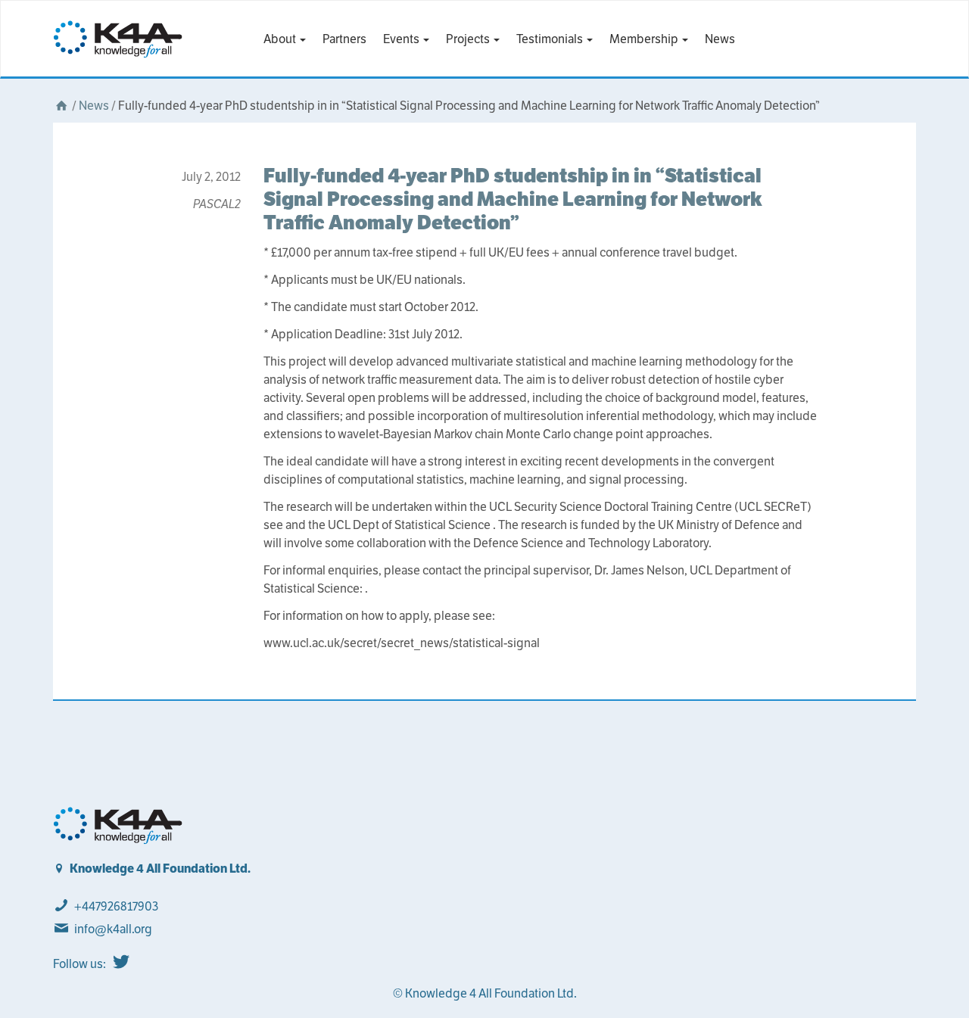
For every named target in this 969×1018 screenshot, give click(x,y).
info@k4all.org (113, 929)
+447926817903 (116, 906)
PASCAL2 (217, 204)
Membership (645, 39)
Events (402, 39)
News (720, 39)
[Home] (61, 106)
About (280, 39)
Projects (469, 39)
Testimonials (550, 39)
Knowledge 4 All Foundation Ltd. (160, 868)
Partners (344, 39)
